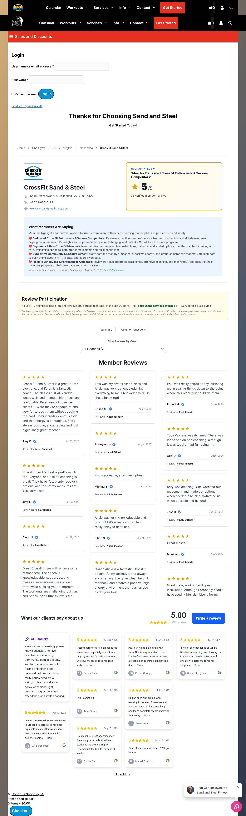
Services (101, 8)
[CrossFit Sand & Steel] (17, 8)
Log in (46, 94)
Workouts (74, 8)
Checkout (21, 811)
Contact (143, 8)
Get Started (172, 8)
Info (122, 8)
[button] (231, 7)
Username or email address (33, 66)
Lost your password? (27, 106)
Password (20, 80)
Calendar (53, 8)
